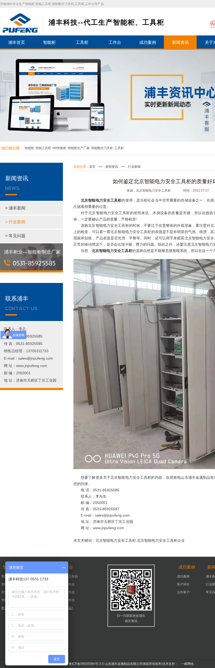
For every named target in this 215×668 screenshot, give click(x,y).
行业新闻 (134, 167)
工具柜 (82, 42)
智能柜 (49, 42)
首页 (92, 167)
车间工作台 (67, 592)
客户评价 (183, 584)
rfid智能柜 (59, 148)
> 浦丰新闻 (15, 208)
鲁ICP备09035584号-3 (85, 664)
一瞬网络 (186, 664)
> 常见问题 (15, 236)
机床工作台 (67, 584)
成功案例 (147, 42)
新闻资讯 (180, 42)
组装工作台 (67, 600)
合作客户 (183, 592)
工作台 (115, 42)
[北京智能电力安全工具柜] (20, 23)
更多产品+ (66, 608)
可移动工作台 (68, 576)
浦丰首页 (16, 42)
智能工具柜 (43, 148)
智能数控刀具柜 (102, 148)
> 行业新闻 (15, 222)
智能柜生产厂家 (79, 148)
